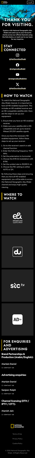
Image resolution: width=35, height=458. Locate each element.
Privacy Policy (17, 439)
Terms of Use (17, 434)
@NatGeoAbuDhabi (17, 59)
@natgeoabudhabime (17, 79)
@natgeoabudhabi (17, 69)
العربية (30, 2)
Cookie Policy (17, 443)
